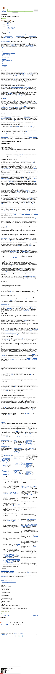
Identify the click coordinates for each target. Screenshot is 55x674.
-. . (8, 507)
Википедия (9, 11)
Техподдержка (15, 633)
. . (15, 82)
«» (28, 358)
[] (25, 34)
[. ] (33, 162)
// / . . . (11, 560)
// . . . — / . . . (11, 493)
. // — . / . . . (29, 525)
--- (12, 505)
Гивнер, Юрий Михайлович (6, 624)
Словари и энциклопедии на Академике (16, 8)
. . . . (19, 445)
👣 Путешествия (4, 634)
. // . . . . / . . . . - (11, 555)
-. (28, 504)
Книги (25, 11)
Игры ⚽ (30, 11)
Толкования (15, 11)
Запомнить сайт (24, 6)
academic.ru (4, 11)
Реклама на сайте (20, 633)
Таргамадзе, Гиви (6, 615)
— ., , (29, 538)
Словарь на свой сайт (31, 6)
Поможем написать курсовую (11, 613)
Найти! (36, 10)
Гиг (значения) (33, 615)
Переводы (20, 11)
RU (36, 6)
